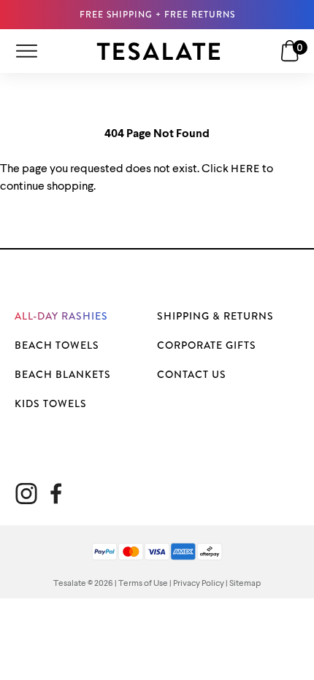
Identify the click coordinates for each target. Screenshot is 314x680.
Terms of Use (143, 583)
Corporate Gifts (206, 345)
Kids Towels (51, 403)
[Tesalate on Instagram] (26, 493)
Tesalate (69, 583)
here (245, 168)
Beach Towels (57, 345)
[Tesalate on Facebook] (56, 493)
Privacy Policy (198, 583)
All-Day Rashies (61, 316)
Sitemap (245, 583)
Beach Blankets (63, 374)
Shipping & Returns (215, 316)
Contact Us (191, 374)
